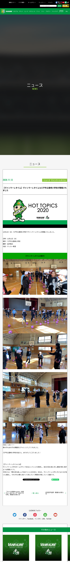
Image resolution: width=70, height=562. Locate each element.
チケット (21, 11)
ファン (42, 11)
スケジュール (32, 11)
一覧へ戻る (35, 493)
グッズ (50, 2)
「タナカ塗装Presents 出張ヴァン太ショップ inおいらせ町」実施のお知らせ (15, 493)
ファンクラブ (55, 11)
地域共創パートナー (61, 11)
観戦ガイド (11, 2)
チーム (38, 11)
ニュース (26, 11)
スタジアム (15, 11)
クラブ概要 (21, 2)
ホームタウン (31, 2)
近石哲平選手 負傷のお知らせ (54, 493)
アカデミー (48, 11)
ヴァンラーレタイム (58, 180)
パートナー (41, 2)
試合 (10, 11)
